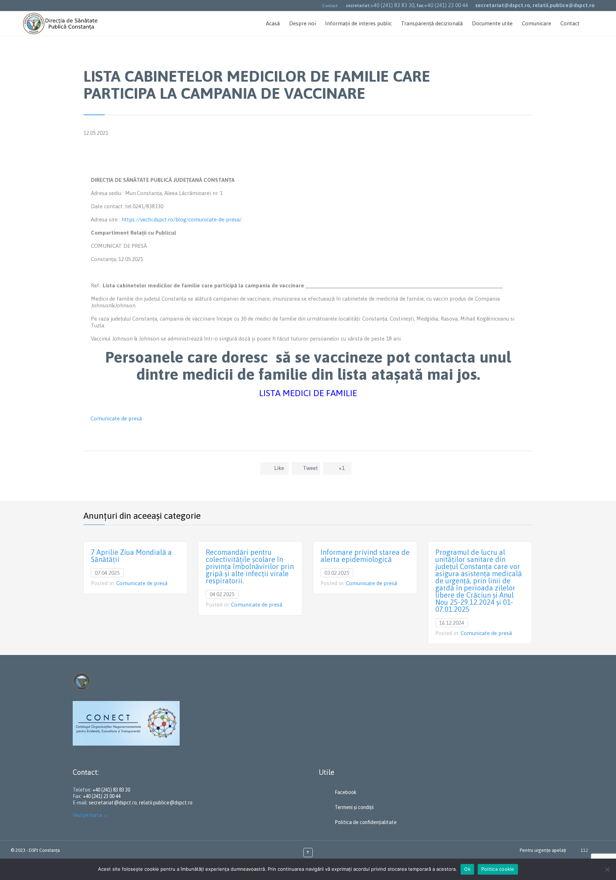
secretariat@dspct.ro (113, 802)
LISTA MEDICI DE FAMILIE (308, 393)
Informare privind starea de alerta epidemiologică (365, 555)
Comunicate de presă (116, 418)
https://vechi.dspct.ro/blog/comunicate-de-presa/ (182, 219)
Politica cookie (497, 869)
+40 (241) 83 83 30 (392, 5)
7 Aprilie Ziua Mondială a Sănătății (131, 555)
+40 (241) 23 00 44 (446, 5)
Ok (467, 869)
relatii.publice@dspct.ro (165, 802)
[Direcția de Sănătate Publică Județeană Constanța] (61, 23)
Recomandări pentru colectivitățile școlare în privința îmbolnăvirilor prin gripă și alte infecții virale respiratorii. (250, 566)
